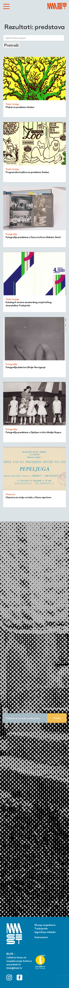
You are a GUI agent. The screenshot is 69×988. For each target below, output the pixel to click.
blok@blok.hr (14, 968)
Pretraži (11, 45)
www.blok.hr (13, 964)
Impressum (41, 937)
